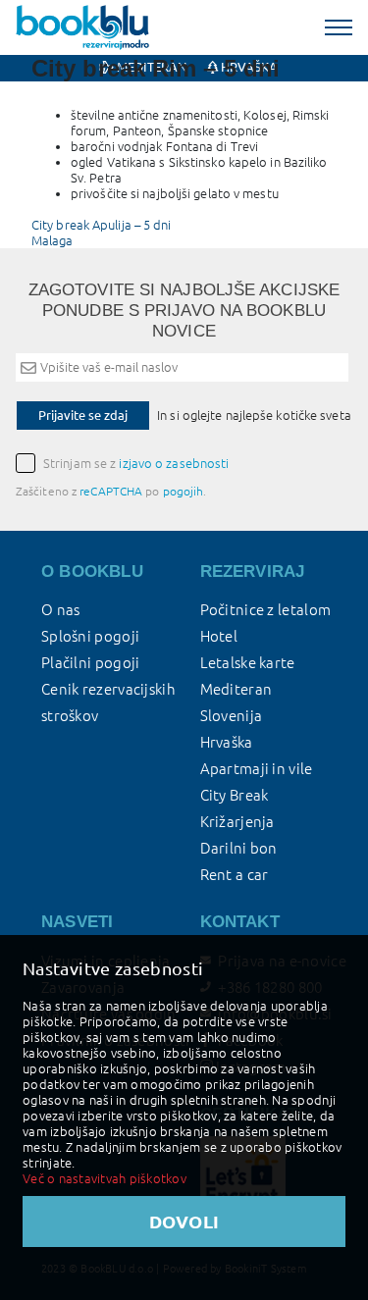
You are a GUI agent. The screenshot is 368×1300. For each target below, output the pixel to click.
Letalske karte (247, 662)
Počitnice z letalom (266, 609)
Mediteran (236, 689)
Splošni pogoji (90, 636)
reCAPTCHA (110, 491)
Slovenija (231, 715)
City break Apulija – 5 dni (101, 225)
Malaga (52, 240)
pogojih (183, 491)
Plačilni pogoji (90, 662)
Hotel (219, 636)
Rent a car (234, 874)
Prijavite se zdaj (83, 415)
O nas (60, 609)
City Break (234, 795)
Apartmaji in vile (256, 768)
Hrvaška (226, 742)
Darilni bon (239, 848)
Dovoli (184, 1221)
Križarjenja (237, 821)
